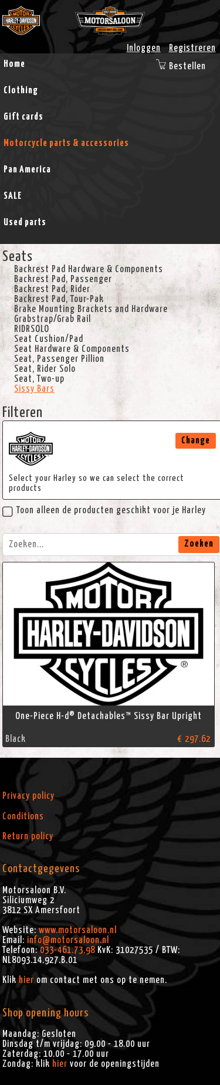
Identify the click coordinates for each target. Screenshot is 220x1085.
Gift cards (23, 116)
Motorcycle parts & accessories (66, 143)
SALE (13, 196)
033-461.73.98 (67, 950)
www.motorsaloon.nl (78, 930)
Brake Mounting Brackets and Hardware (91, 309)
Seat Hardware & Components (72, 349)
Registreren (192, 48)
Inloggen (144, 48)
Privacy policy (28, 796)
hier (26, 980)
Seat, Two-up (39, 379)
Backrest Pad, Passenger (63, 279)
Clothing (21, 90)
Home (14, 64)
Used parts (25, 222)
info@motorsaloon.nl (68, 940)
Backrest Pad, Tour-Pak (59, 299)
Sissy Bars (34, 389)
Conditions (23, 816)
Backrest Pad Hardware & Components (88, 269)
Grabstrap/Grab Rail (52, 319)
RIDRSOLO (31, 329)
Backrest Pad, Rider (52, 289)
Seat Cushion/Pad (48, 339)
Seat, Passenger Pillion (59, 359)
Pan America (27, 169)
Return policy (27, 836)
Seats (17, 257)
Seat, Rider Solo (45, 369)
